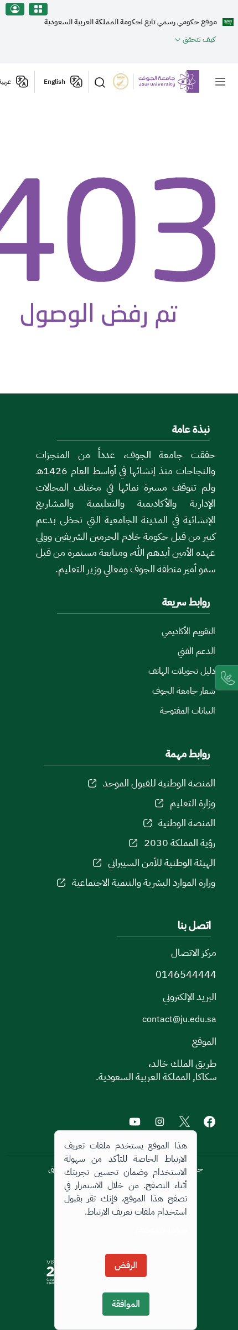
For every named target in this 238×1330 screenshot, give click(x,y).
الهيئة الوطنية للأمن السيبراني (161, 862)
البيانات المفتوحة (187, 710)
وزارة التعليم (192, 802)
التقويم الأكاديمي (188, 631)
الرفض (126, 1265)
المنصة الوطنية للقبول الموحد (159, 782)
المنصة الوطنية (186, 822)
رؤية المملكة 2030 (179, 842)
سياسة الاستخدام (161, 1230)
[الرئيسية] (163, 81)
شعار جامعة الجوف (183, 691)
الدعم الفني (196, 651)
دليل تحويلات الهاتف (181, 671)
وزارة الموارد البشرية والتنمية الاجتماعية (143, 882)
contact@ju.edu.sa (179, 1019)
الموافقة (126, 1304)
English (54, 82)
